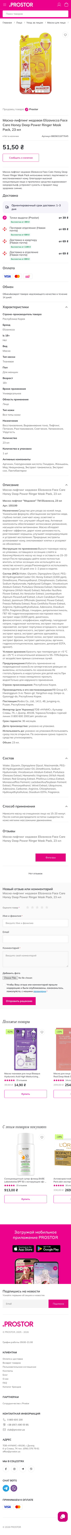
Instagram (14, 1469)
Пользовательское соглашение (19, 1366)
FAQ (5, 1382)
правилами (39, 991)
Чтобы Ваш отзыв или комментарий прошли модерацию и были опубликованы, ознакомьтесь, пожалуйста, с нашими (35, 988)
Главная (7, 22)
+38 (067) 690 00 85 (18, 1424)
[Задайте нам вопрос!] (63, 1518)
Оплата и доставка (13, 1358)
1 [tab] (30, 91)
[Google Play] (48, 1248)
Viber (31, 1469)
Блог (5, 1374)
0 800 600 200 (15, 1419)
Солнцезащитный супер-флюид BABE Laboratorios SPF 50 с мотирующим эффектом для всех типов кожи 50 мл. (24, 1180)
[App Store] (23, 1248)
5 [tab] (43, 91)
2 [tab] (33, 91)
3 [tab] (36, 91)
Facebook (6, 1469)
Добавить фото (11, 973)
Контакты (8, 1370)
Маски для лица (56, 22)
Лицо (19, 22)
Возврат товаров (12, 1362)
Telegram (22, 1469)
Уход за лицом (34, 22)
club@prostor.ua (16, 1429)
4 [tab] (39, 91)
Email (6, 932)
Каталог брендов (12, 1386)
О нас (6, 1378)
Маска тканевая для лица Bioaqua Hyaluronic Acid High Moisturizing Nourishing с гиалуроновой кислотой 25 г (25, 1075)
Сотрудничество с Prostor (16, 1403)
